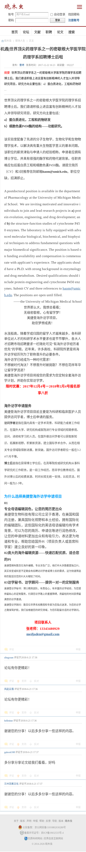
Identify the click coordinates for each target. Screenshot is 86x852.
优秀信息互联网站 (53, 838)
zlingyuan (8, 657)
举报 (78, 649)
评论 (11, 649)
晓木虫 (14, 7)
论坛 (26, 32)
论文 (60, 32)
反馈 (48, 821)
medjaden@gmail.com (42, 634)
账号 (11, 14)
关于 (16, 821)
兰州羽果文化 (11, 783)
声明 (29, 821)
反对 (36, 681)
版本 (61, 821)
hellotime (8, 720)
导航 (54, 821)
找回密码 (73, 14)
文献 (37, 32)
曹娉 (21, 65)
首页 (14, 32)
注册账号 (73, 20)
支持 (24, 681)
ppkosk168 (9, 752)
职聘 (49, 32)
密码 (11, 20)
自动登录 (59, 14)
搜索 (71, 32)
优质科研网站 (35, 838)
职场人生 (20, 40)
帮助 (41, 821)
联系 (22, 821)
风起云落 (9, 689)
